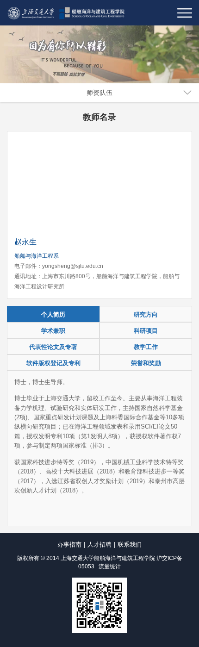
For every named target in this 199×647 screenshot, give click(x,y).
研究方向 (146, 314)
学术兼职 (53, 330)
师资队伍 (99, 92)
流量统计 (110, 566)
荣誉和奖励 (146, 363)
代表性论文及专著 (53, 346)
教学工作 (146, 346)
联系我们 (130, 544)
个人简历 (53, 314)
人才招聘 (99, 544)
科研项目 (146, 330)
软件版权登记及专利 (53, 363)
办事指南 (69, 544)
